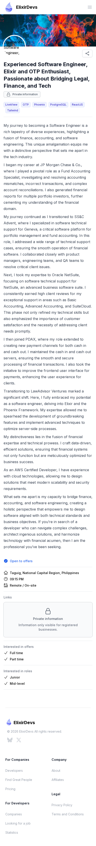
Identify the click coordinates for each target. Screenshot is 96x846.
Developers (14, 770)
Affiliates (58, 780)
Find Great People (18, 780)
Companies (13, 814)
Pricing (10, 789)
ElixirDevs (27, 7)
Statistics (11, 832)
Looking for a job (18, 823)
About (56, 770)
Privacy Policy (62, 805)
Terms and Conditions (68, 814)
